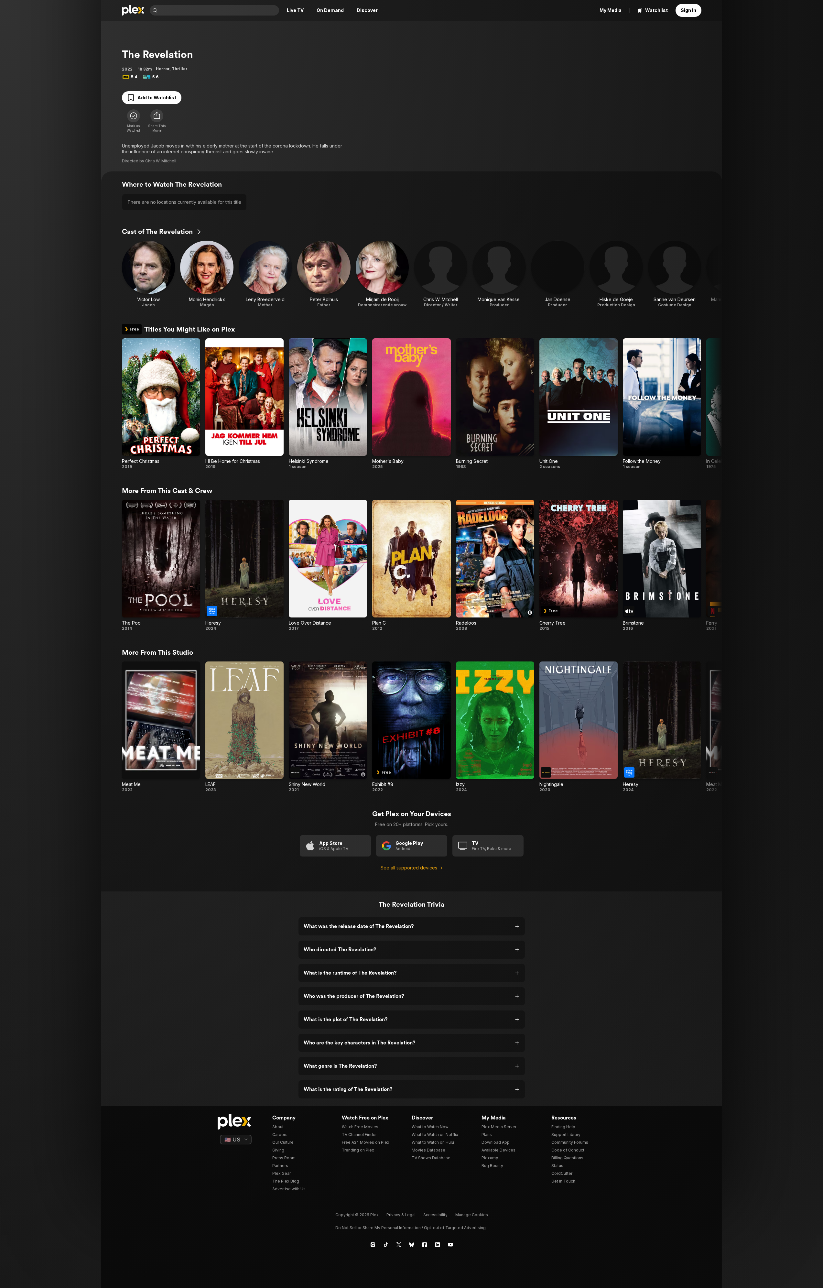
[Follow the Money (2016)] (662, 403)
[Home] (133, 10)
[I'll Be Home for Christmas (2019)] (244, 403)
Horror (162, 68)
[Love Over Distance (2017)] (328, 565)
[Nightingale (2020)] (578, 726)
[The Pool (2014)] (161, 565)
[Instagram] (372, 1244)
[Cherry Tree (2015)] (578, 565)
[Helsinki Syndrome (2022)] (328, 403)
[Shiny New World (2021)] (328, 726)
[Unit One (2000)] (578, 403)
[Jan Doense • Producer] (557, 274)
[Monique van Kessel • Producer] (499, 274)
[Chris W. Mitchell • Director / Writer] (440, 274)
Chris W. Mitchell (160, 160)
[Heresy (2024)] (244, 565)
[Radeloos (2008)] (495, 565)
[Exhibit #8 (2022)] (411, 726)
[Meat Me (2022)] (161, 726)
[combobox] (219, 10)
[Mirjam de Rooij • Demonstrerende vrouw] (382, 274)
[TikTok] (385, 1244)
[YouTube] (450, 1244)
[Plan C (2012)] (411, 565)
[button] (156, 121)
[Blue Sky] (411, 1244)
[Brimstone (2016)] (662, 565)
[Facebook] (424, 1244)
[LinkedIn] (437, 1244)
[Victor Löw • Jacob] (148, 274)
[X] (398, 1244)
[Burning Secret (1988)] (495, 403)
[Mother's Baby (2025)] (411, 403)
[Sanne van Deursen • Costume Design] (674, 274)
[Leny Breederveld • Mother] (265, 274)
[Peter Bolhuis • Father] (324, 274)
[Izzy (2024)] (495, 726)
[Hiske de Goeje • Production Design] (616, 274)
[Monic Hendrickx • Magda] (206, 274)
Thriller (180, 68)
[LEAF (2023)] (244, 726)
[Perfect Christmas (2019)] (161, 403)
